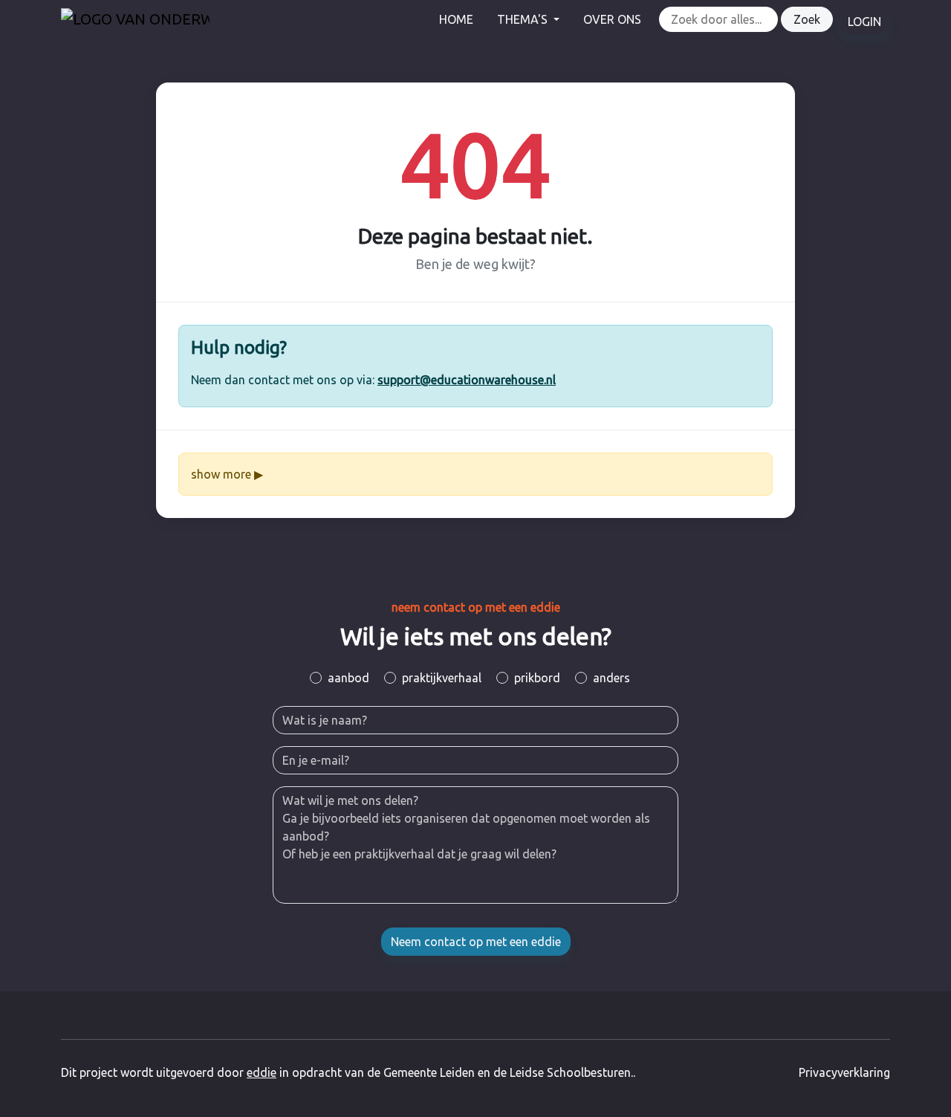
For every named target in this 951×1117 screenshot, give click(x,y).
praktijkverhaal (441, 677)
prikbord (537, 677)
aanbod (348, 677)
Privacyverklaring (844, 1072)
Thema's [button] (524, 19)
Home (456, 19)
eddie (261, 1072)
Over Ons (612, 19)
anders (611, 677)
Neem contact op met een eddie (476, 941)
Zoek (806, 19)
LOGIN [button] (864, 21)
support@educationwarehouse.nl (466, 379)
